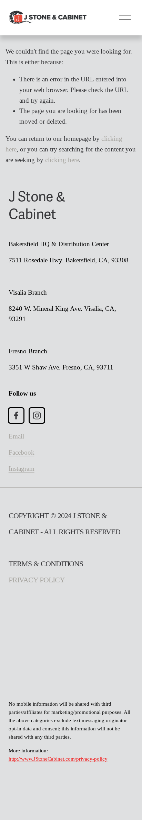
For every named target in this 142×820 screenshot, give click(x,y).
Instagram (21, 468)
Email (16, 436)
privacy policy (37, 580)
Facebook (21, 452)
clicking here (62, 159)
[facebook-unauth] (16, 415)
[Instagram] (37, 415)
